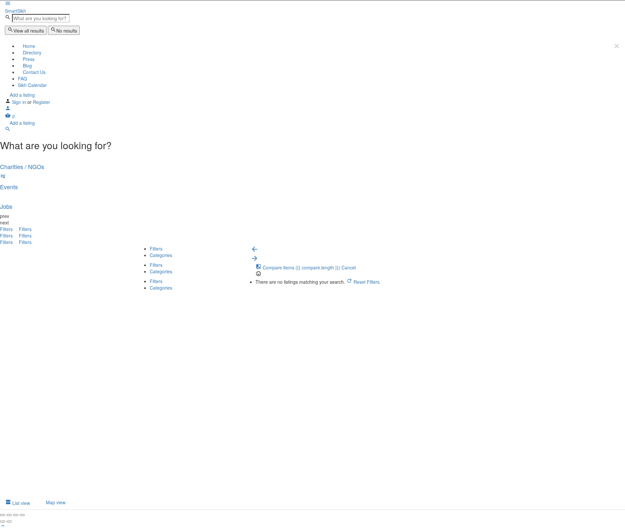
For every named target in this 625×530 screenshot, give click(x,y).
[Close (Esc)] (2, 515)
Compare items (300, 267)
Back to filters (156, 462)
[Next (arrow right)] (9, 522)
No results (66, 30)
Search (150, 298)
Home (28, 46)
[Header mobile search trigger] (8, 130)
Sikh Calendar (32, 85)
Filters (7, 229)
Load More (148, 492)
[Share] (9, 515)
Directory (31, 52)
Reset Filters (366, 282)
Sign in (19, 102)
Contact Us (33, 72)
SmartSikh (15, 10)
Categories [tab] (161, 255)
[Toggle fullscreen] (15, 515)
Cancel (348, 267)
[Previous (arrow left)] (2, 522)
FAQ (22, 78)
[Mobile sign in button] (8, 109)
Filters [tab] (156, 248)
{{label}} (184, 386)
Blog (26, 65)
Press (28, 59)
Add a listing (21, 95)
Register (41, 102)
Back (169, 298)
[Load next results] (254, 260)
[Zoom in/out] (22, 515)
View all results (28, 30)
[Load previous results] (254, 251)
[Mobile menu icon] (312, 3)
